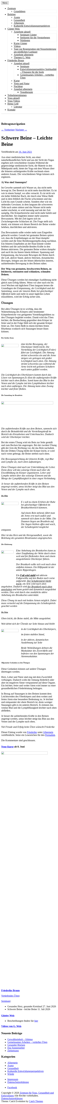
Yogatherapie (26, 92)
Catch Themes (36, 1101)
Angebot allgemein (23, 89)
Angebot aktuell (21, 63)
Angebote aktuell (22, 31)
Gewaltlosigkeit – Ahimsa (20, 1039)
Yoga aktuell (13, 98)
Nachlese (18, 86)
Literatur (18, 106)
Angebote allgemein (23, 54)
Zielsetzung (13, 1050)
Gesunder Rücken (16, 1045)
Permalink (50, 735)
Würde (10, 1074)
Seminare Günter (28, 34)
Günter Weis (13, 28)
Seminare (24, 66)
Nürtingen (25, 40)
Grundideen (19, 11)
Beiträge (11, 14)
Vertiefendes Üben (10, 995)
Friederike (32, 732)
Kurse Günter (20, 43)
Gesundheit (19, 20)
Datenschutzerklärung (18, 1082)
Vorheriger (8, 129)
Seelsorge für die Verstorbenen (35, 37)
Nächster (21, 129)
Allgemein (19, 23)
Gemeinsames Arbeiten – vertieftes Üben (27, 1042)
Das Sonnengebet (16, 1047)
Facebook (12, 1087)
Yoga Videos (13, 101)
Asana (17, 17)
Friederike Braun (15, 60)
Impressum (12, 1079)
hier (36, 1020)
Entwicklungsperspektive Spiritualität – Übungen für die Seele (38, 70)
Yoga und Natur (21, 83)
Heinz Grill (12, 103)
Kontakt (11, 109)
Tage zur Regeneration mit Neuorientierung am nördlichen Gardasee (35, 50)
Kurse (17, 80)
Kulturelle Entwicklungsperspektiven (32, 25)
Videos (17, 46)
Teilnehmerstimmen (17, 95)
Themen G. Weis (22, 57)
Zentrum (11, 8)
